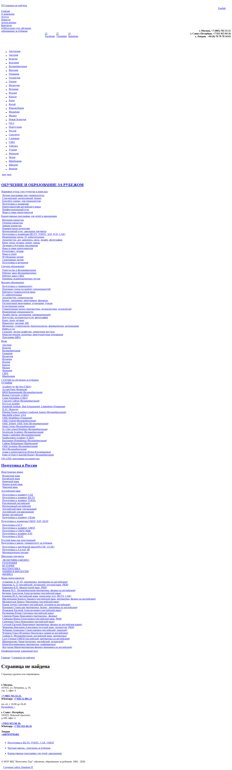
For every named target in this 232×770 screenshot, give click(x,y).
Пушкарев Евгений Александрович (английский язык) (31, 610)
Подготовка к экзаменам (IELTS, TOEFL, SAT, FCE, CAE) (33, 234)
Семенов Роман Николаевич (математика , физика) (29, 616)
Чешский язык (10, 487)
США (12, 142)
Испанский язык (11, 475)
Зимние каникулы (12, 225)
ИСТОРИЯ (8, 565)
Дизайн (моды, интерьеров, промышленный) (26, 314)
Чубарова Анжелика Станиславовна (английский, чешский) (34, 630)
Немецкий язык (10, 481)
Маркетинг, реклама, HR (15, 323)
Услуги (5, 16)
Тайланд (13, 146)
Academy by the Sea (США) (16, 386)
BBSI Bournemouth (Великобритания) (22, 392)
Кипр (12, 100)
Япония (13, 168)
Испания (13, 89)
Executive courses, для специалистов (21, 201)
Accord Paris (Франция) (14, 389)
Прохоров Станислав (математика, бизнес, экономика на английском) (39, 607)
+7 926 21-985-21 (23, 698)
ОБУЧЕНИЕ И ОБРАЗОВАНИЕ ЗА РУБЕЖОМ (42, 185)
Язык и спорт (9, 254)
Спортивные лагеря (13, 259)
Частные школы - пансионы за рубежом (29, 748)
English (222, 8)
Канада (13, 96)
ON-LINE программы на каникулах (20, 458)
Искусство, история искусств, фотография (25, 317)
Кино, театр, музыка (13, 320)
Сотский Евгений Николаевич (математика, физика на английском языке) (42, 624)
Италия (13, 93)
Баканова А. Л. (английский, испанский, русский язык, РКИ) (35, 584)
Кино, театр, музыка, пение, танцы (21, 242)
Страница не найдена (23, 657)
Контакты (6, 25)
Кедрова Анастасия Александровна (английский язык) (31, 593)
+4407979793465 (10, 734)
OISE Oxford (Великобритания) (19, 420)
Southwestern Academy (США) (18, 437)
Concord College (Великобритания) (20, 400)
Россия (12, 130)
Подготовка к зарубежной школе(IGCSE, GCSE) (28, 546)
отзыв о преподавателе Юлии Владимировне (26, 452)
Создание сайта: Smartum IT (18, 767)
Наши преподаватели (12, 578)
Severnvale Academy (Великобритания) (23, 432)
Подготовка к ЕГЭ (12, 525)
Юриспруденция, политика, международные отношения (32, 334)
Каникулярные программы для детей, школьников (35, 753)
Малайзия (14, 111)
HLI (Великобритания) (14, 449)
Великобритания (18, 66)
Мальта (13, 115)
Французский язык (12, 484)
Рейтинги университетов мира (18, 292)
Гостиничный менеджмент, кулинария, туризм (27, 303)
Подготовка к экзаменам (15, 203)
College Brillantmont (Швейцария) (20, 443)
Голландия (14, 77)
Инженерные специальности (17, 311)
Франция (14, 153)
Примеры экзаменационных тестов (21, 278)
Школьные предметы (12, 556)
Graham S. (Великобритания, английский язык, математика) (34, 635)
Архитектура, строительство (17, 297)
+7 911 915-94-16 (23, 726)
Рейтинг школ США (13, 275)
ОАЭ (11, 123)
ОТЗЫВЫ (6, 382)
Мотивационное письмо (15, 552)
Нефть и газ (8, 328)
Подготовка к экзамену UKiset (18, 517)
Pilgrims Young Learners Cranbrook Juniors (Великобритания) (34, 412)
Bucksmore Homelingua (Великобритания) (24, 440)
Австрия (13, 55)
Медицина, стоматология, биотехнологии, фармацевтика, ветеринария (40, 326)
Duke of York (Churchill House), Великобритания (28, 454)
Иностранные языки (12, 472)
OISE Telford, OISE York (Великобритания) (25, 423)
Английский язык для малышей (19, 509)
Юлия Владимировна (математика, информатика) (29, 644)
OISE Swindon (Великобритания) (20, 446)
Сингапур (14, 134)
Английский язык (11, 491)
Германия (14, 74)
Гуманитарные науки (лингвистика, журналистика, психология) (36, 309)
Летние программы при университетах (23, 195)
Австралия (14, 51)
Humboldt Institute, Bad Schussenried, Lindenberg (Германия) (33, 406)
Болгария (14, 62)
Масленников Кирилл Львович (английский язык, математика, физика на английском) (49, 599)
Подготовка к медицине (15, 262)
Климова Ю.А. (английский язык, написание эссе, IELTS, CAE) (36, 596)
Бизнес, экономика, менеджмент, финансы (25, 300)
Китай (12, 104)
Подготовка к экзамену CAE (17, 494)
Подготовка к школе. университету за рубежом (26, 543)
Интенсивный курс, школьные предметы (24, 231)
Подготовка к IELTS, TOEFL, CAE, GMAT (31, 742)
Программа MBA (11, 337)
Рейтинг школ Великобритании (19, 273)
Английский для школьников (18, 511)
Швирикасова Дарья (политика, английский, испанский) (33, 641)
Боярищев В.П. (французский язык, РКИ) (24, 587)
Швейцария (15, 161)
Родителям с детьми (13, 251)
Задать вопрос (8, 22)
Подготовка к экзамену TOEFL (19, 500)
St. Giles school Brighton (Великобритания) (25, 429)
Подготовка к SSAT (13, 536)
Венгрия (13, 70)
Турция (13, 149)
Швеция (13, 165)
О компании (8, 14)
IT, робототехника (12, 294)
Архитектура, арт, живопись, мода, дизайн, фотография (32, 239)
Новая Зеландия (17, 119)
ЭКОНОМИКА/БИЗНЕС (16, 560)
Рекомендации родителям (16, 228)
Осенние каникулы (12, 222)
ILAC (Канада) (10, 409)
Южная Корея (16, 108)
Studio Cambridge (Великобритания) (21, 435)
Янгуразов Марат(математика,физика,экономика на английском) (37, 647)
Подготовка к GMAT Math (16, 530)
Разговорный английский (16, 503)
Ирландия (14, 85)
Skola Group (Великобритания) (18, 426)
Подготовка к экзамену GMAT (18, 527)
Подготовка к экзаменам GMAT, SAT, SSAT (24, 521)
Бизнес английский (12, 514)
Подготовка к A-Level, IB (16, 549)
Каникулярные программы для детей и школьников (29, 216)
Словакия (14, 138)
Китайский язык (11, 478)
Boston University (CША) (15, 395)
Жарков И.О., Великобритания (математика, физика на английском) (38, 590)
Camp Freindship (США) (15, 398)
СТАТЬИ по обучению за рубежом (20, 380)
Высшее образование (12, 282)
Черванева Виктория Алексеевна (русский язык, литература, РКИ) (38, 627)
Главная (5, 11)
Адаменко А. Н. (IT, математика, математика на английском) (35, 581)
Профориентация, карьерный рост (19, 651)
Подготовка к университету (17, 286)
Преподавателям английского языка (21, 206)
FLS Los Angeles (11, 403)
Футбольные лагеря (12, 257)
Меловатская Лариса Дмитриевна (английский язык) (30, 601)
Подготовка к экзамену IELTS (18, 497)
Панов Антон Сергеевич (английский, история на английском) (36, 604)
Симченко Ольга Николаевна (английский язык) (28, 621)
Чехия (12, 157)
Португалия (15, 127)
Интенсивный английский (16, 506)
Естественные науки (13, 306)
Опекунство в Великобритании (19, 270)
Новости (6, 19)
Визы (4, 341)
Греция (12, 81)
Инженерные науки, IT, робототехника (23, 237)
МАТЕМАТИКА (11, 568)
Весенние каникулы (13, 220)
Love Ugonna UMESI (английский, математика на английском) (36, 638)
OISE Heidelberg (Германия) (17, 417)
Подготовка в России (19, 465)
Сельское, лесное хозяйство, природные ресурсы (28, 331)
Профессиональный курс (15, 209)
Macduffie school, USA (14, 415)
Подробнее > (8, 707)
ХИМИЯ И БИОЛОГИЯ (15, 571)
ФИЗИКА (7, 574)
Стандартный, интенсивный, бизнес (22, 198)
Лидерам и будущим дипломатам (20, 245)
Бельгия (13, 58)
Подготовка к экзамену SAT (17, 533)
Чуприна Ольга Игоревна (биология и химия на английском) (35, 633)
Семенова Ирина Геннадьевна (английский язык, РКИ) (32, 618)
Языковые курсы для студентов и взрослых (24, 191)
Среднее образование (12, 266)
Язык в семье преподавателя (17, 212)
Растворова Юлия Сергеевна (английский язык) (28, 613)
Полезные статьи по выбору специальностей (26, 289)
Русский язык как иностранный (18, 540)
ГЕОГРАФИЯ (9, 563)
